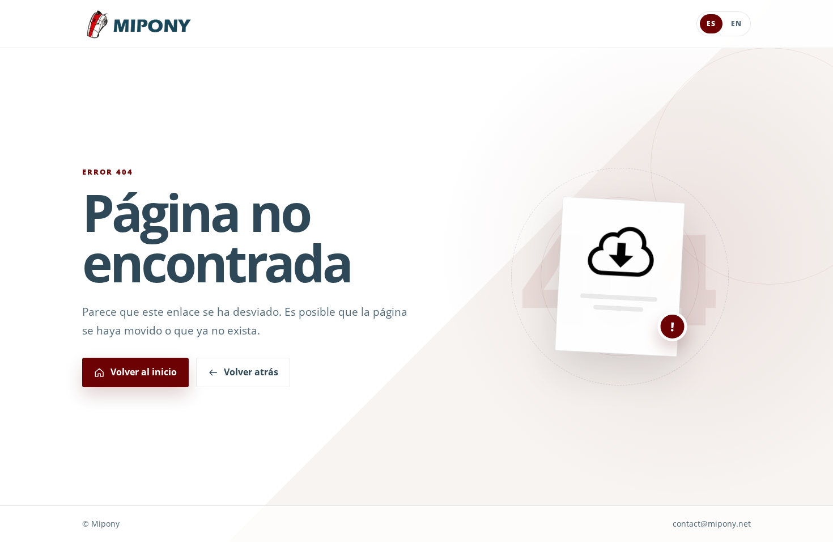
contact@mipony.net (712, 523)
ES (711, 23)
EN (736, 23)
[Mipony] (139, 24)
